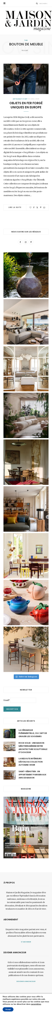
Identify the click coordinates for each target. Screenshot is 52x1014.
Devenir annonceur (26, 981)
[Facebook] (33, 207)
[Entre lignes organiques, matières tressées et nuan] (26, 649)
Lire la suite (14, 207)
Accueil (25, 50)
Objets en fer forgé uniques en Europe (26, 105)
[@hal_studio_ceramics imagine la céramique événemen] (26, 275)
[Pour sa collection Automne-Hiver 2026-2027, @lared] (26, 555)
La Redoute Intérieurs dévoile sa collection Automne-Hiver (31, 761)
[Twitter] (37, 207)
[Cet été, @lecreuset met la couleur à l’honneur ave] (26, 602)
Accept (8, 1009)
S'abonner (26, 942)
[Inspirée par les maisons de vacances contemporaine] (26, 462)
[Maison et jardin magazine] (27, 20)
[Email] (44, 207)
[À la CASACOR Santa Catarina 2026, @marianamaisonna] (26, 415)
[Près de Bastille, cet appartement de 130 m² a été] (26, 509)
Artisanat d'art (20, 99)
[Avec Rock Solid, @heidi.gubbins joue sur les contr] (26, 322)
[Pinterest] (40, 207)
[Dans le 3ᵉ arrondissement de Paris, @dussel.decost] (26, 368)
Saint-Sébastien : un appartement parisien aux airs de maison (32, 774)
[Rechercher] (37, 3)
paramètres (36, 1004)
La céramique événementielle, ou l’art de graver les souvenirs (33, 733)
